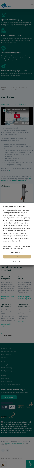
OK (17, 257)
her (22, 249)
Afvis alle (17, 261)
